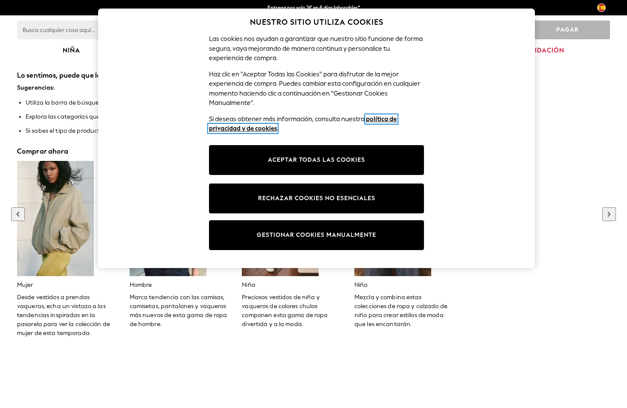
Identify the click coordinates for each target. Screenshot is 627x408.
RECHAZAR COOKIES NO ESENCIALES (316, 198)
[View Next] (609, 214)
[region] (316, 138)
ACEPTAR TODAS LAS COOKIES (316, 159)
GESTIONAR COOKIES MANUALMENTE (316, 235)
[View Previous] (18, 214)
